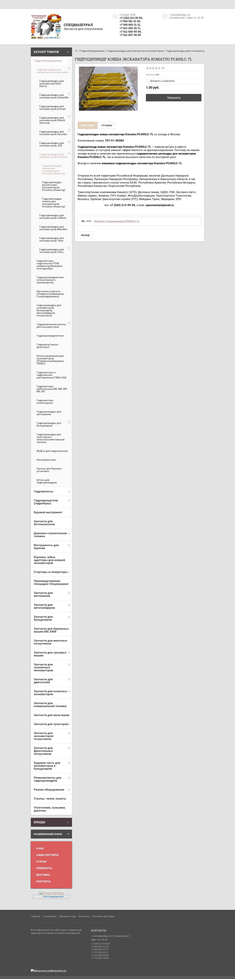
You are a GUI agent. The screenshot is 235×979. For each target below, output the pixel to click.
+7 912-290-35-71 (100, 952)
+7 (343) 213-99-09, (131, 18)
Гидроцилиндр (115, 221)
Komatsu (99, 221)
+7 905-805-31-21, (130, 24)
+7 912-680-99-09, (130, 31)
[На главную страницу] (46, 26)
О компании (50, 916)
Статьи (41, 861)
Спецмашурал (78, 24)
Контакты (43, 881)
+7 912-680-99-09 (100, 955)
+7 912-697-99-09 (130, 35)
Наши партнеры (47, 854)
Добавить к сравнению (162, 81)
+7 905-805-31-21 (100, 949)
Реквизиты (44, 868)
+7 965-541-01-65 (100, 946)
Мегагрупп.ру (58, 970)
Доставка (43, 874)
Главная (35, 916)
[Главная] (76, 51)
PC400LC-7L (132, 221)
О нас (40, 848)
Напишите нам (67, 916)
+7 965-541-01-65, (130, 21)
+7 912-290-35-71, (130, 28)
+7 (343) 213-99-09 (100, 943)
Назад (85, 235)
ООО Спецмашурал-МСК (53, 897)
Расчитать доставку (103, 916)
